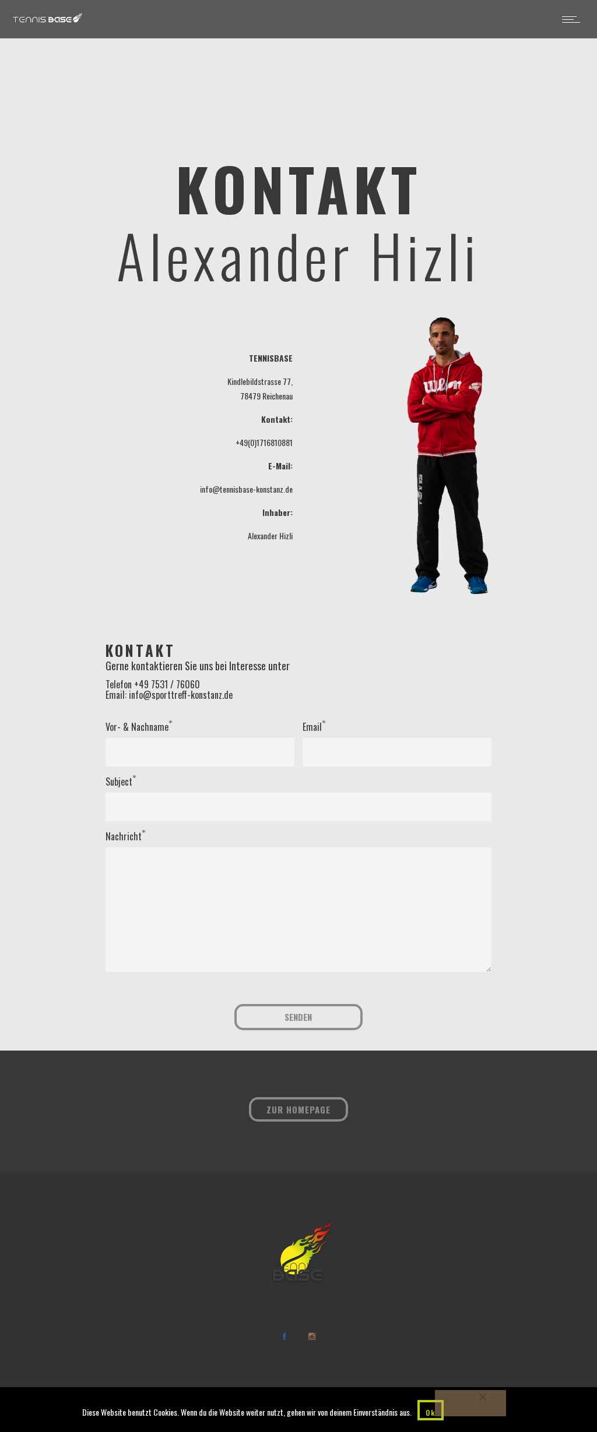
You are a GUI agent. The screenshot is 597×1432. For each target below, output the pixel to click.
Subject (119, 781)
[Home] (47, 22)
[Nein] (470, 1403)
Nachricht (124, 836)
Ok (431, 1412)
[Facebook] (284, 1336)
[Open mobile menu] (573, 19)
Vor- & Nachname (137, 727)
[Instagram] (311, 1336)
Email (312, 727)
